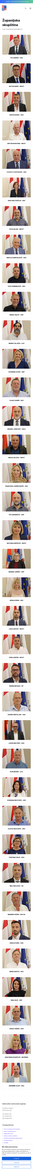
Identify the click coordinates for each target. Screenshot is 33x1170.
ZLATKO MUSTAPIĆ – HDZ (16, 829)
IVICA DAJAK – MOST (16, 229)
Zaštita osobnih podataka (10, 1136)
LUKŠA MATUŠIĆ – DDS (16, 743)
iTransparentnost (8, 1140)
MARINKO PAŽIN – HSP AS (16, 914)
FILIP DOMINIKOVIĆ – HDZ (16, 286)
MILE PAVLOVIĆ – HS (16, 886)
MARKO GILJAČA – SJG (16, 343)
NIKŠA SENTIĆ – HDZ (16, 971)
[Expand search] (25, 8)
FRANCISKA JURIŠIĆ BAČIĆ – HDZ (16, 486)
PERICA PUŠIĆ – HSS (16, 943)
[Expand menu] (30, 8)
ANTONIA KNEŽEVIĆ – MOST (16, 543)
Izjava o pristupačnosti (10, 1131)
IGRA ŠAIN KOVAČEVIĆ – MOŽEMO (16, 1057)
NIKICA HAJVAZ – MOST (16, 457)
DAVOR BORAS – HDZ (16, 115)
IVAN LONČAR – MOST (16, 657)
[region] (16, 1157)
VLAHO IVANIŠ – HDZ (16, 400)
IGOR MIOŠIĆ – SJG (16, 771)
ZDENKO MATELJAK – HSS (16, 714)
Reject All (16, 1166)
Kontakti (6, 1142)
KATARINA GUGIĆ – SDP (17, 372)
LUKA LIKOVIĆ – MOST (16, 629)
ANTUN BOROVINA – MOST (16, 143)
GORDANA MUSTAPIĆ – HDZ (16, 800)
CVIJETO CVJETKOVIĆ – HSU (16, 172)
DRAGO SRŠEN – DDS (16, 1029)
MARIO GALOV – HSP (16, 315)
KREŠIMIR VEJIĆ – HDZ (16, 1086)
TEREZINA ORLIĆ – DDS (16, 857)
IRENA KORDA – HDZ (16, 600)
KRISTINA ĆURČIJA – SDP (16, 200)
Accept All (16, 1158)
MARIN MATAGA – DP (16, 686)
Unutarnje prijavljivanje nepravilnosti (13, 1138)
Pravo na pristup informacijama (12, 1129)
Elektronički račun (8, 1133)
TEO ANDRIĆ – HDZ (16, 58)
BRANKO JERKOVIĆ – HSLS (16, 429)
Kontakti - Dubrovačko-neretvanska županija (17, 1)
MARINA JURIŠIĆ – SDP (16, 572)
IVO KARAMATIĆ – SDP (16, 514)
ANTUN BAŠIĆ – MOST (16, 86)
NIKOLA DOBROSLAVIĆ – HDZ (16, 257)
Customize (16, 1162)
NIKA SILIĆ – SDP (16, 1000)
